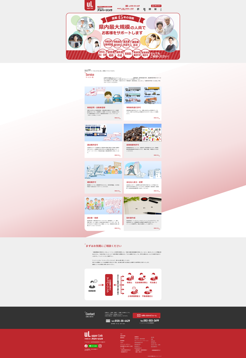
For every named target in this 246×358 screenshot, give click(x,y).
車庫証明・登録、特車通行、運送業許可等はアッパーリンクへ (125, 9)
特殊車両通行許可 (139, 342)
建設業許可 (137, 346)
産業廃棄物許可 (138, 348)
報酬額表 (150, 9)
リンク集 (122, 348)
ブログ (160, 9)
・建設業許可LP (124, 351)
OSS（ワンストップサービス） (142, 340)
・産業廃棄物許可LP (155, 350)
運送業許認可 (138, 344)
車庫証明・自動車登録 (140, 338)
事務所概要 (144, 9)
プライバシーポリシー (125, 344)
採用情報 (155, 9)
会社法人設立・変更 (155, 344)
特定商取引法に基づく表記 (126, 346)
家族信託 (153, 341)
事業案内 (138, 9)
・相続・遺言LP (138, 351)
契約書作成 (153, 343)
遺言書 (152, 337)
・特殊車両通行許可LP (125, 350)
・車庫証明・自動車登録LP (141, 350)
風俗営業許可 (154, 346)
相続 (152, 339)
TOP (121, 334)
